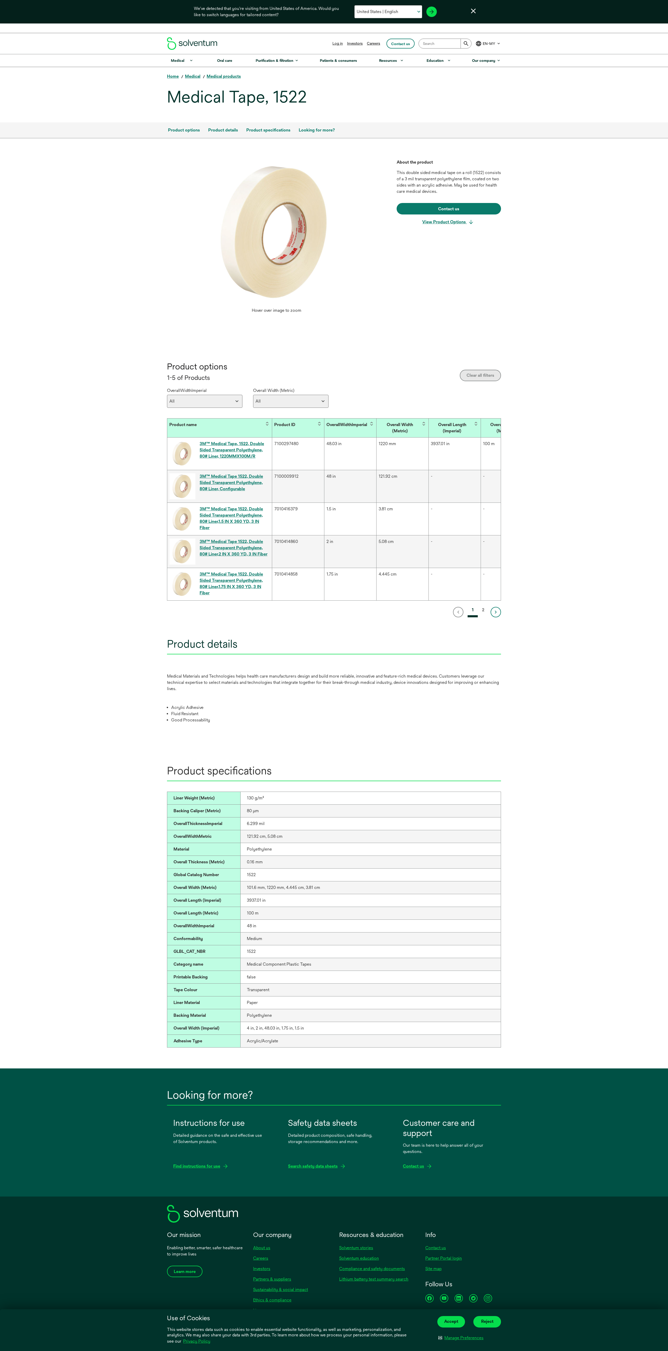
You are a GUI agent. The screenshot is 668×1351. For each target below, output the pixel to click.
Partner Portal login (443, 1258)
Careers (373, 43)
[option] (276, 237)
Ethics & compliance (272, 1300)
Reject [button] (487, 1321)
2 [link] (483, 609)
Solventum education (359, 1258)
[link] (459, 612)
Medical (192, 76)
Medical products (224, 76)
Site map (433, 1268)
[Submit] (466, 43)
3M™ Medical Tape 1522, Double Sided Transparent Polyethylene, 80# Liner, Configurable (231, 482)
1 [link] (473, 609)
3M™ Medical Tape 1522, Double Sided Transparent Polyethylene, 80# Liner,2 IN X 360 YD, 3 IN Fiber (233, 548)
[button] (461, 1338)
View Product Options (444, 221)
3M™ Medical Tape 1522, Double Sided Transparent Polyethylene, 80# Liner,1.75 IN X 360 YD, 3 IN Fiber (231, 583)
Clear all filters (480, 375)
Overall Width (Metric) (273, 390)
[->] (431, 12)
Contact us (435, 1247)
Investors (355, 43)
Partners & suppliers (272, 1279)
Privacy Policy (196, 1341)
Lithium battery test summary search (373, 1279)
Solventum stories (356, 1247)
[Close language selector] (473, 11)
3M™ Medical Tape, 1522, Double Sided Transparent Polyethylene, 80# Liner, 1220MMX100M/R (232, 450)
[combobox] (445, 43)
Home (173, 76)
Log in (337, 43)
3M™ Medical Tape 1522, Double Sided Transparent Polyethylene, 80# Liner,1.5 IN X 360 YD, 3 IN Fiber (231, 518)
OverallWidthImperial (187, 390)
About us (261, 1247)
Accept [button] (451, 1321)
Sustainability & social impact (280, 1289)
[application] (276, 232)
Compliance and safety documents (372, 1268)
